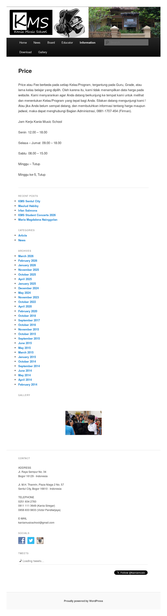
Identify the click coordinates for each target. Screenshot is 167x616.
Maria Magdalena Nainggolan (37, 219)
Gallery (42, 52)
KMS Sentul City (29, 201)
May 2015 (24, 348)
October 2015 (27, 334)
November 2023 (28, 297)
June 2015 (25, 343)
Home (23, 42)
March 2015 (25, 352)
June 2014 (25, 370)
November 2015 (28, 329)
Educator (67, 42)
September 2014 (29, 366)
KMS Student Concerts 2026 (37, 215)
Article (22, 235)
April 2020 (25, 306)
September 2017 (29, 320)
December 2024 (28, 288)
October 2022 (27, 302)
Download (25, 52)
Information (87, 42)
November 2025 (28, 270)
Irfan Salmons (27, 210)
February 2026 (27, 260)
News (36, 42)
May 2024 (24, 293)
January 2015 (27, 357)
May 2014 (24, 375)
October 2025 (27, 274)
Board (51, 42)
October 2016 (27, 325)
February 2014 (27, 384)
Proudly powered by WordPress (83, 601)
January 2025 (27, 283)
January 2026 (27, 265)
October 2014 (27, 361)
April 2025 (25, 279)
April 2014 (25, 380)
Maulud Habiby (28, 206)
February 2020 (27, 311)
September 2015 (29, 338)
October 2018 (27, 316)
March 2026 (25, 256)
